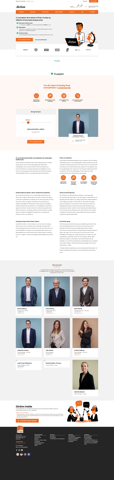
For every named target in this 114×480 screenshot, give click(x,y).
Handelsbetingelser (39, 442)
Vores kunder (59, 11)
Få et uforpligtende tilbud (24, 39)
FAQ (85, 444)
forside (21, 11)
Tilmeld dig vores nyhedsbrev (57, 438)
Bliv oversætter (88, 436)
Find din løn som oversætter (91, 441)
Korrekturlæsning (72, 440)
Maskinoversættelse (73, 438)
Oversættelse (71, 436)
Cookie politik (37, 444)
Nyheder (92, 11)
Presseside (37, 441)
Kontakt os (52, 436)
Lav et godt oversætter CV (90, 440)
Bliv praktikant (87, 437)
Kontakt (72, 11)
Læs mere (21, 294)
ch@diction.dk (77, 355)
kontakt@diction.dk (29, 1)
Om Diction (45, 11)
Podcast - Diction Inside (40, 440)
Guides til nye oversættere (90, 442)
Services (32, 11)
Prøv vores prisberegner (41, 39)
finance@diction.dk (50, 313)
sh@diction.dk (20, 355)
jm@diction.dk (49, 355)
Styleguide (70, 441)
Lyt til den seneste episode (28, 420)
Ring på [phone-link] (93, 6)
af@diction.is (20, 367)
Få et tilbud (94, 1)
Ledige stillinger (88, 438)
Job (82, 11)
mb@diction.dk (20, 313)
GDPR (35, 445)
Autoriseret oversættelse (74, 437)
